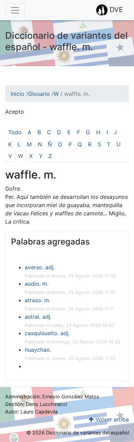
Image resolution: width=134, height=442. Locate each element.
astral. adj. (38, 316)
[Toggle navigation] (15, 10)
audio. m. (36, 283)
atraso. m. (38, 300)
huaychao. (38, 349)
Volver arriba (111, 419)
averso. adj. (40, 267)
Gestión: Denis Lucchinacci (36, 404)
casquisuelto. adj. (47, 333)
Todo (15, 132)
